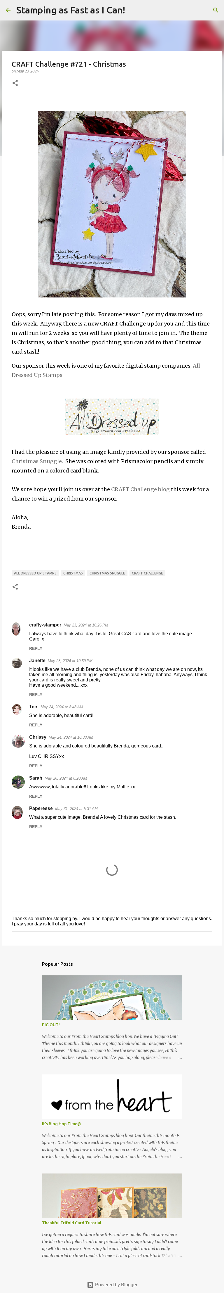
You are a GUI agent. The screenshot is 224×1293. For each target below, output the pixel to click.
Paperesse (41, 808)
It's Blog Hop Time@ (61, 1123)
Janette (37, 660)
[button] (15, 83)
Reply (35, 648)
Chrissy (37, 737)
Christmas (73, 573)
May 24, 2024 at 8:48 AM (62, 707)
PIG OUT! (51, 1024)
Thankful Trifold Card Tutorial (71, 1223)
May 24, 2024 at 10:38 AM (71, 737)
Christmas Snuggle (37, 461)
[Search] (133, 10)
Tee (33, 706)
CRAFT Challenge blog (140, 489)
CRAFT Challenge (147, 573)
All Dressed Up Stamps (35, 573)
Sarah (35, 778)
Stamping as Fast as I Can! (70, 10)
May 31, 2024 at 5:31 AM (76, 808)
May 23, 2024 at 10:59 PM (70, 661)
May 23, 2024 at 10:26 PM (86, 625)
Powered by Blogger (115, 1284)
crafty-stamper (45, 624)
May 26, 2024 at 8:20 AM (66, 778)
